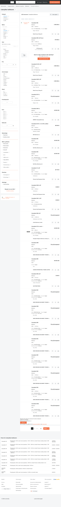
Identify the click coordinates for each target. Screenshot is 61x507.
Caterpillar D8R (34, 258)
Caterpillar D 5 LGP (35, 168)
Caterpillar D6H (34, 290)
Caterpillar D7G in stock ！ (37, 226)
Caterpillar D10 (4, 462)
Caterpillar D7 (4, 444)
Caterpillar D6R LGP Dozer (37, 38)
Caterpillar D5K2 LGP (36, 185)
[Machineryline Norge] (5, 2)
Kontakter (3, 486)
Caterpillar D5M (34, 306)
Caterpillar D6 (4, 441)
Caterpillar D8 (4, 448)
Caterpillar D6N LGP (36, 213)
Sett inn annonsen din (43, 58)
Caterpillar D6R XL (35, 108)
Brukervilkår (18, 482)
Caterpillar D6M (34, 242)
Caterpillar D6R (34, 322)
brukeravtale (44, 424)
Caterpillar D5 (4, 452)
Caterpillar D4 (4, 459)
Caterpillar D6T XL (35, 94)
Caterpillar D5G (34, 387)
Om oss (2, 482)
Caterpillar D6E (34, 22)
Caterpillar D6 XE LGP (36, 64)
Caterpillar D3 (4, 465)
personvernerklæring (37, 424)
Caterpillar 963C (3, 469)
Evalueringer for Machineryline (21, 488)
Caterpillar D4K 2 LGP (36, 198)
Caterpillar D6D (34, 138)
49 (40, 428)
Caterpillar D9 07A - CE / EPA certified (39, 123)
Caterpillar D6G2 (35, 403)
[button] (55, 34)
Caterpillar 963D (3, 472)
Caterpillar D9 (4, 455)
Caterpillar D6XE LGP (36, 79)
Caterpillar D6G (34, 338)
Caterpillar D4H (34, 371)
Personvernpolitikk (19, 484)
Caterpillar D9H (34, 151)
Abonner (23, 422)
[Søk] (17, 2)
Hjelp (2, 484)
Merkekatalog (18, 490)
